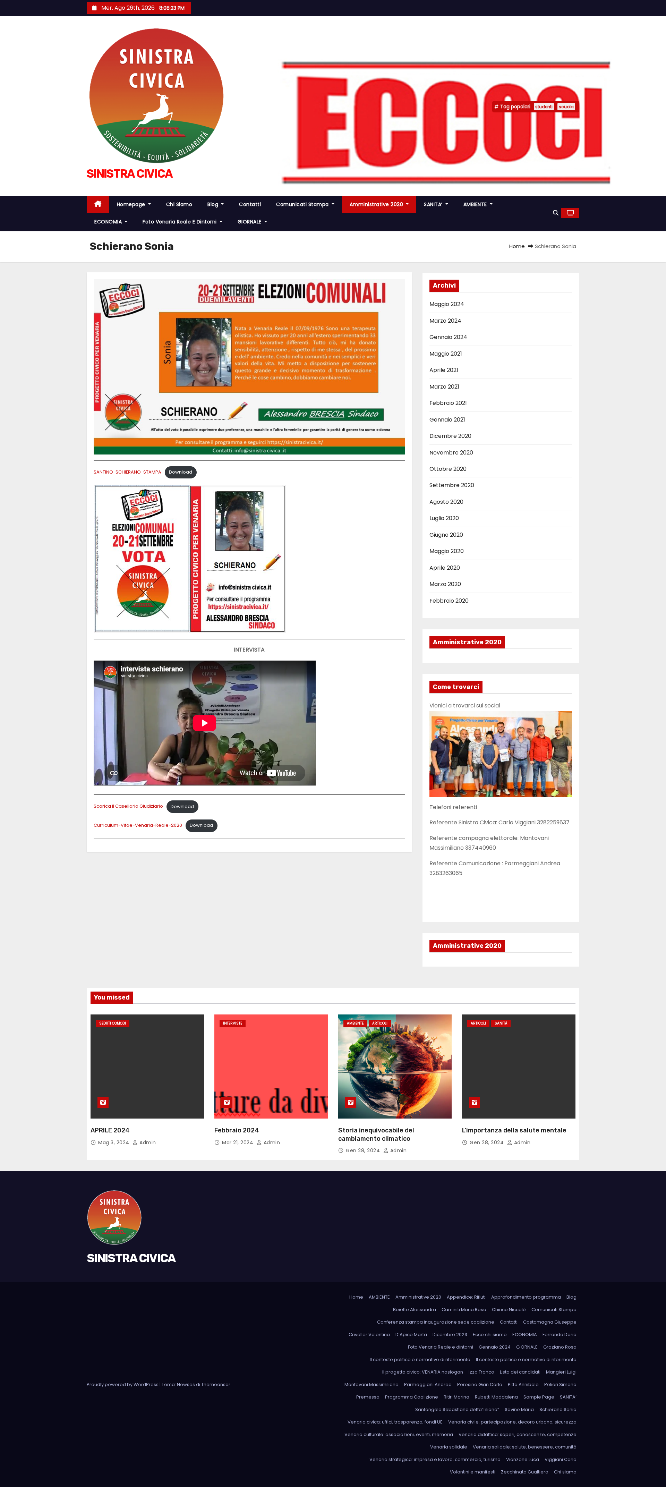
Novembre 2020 (451, 453)
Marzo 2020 (445, 584)
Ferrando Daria (560, 1334)
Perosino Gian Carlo (479, 1384)
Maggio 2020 (446, 551)
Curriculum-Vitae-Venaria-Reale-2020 (138, 825)
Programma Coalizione (411, 1397)
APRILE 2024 (110, 1130)
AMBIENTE (476, 204)
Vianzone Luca (522, 1459)
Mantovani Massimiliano (371, 1384)
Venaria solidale (448, 1447)
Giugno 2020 (446, 535)
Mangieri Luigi (561, 1372)
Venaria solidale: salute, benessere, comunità (525, 1447)
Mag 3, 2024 (114, 1142)
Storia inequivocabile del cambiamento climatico (376, 1134)
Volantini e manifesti (472, 1472)
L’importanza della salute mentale (514, 1130)
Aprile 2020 (444, 568)
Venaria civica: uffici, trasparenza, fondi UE (395, 1422)
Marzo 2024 (445, 321)
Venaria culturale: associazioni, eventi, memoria (398, 1434)
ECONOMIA (108, 221)
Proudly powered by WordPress (123, 1384)
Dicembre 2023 (450, 1334)
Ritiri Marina (456, 1397)
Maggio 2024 (446, 304)
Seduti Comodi (112, 1023)
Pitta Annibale (523, 1384)
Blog (213, 204)
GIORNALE (250, 221)
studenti (544, 107)
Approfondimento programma (526, 1297)
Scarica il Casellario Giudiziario (128, 806)
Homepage (132, 204)
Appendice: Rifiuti (466, 1297)
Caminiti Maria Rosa (464, 1309)
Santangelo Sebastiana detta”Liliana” (457, 1409)
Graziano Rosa (560, 1347)
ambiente (355, 1023)
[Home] (98, 204)
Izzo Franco (481, 1372)
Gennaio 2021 (447, 420)
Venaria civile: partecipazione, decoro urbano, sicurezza (512, 1422)
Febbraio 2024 (236, 1130)
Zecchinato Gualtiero (524, 1472)
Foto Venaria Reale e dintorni (180, 221)
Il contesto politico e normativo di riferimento (420, 1359)
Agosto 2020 (446, 502)
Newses (186, 1384)
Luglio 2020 (444, 518)
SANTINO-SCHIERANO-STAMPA (127, 472)
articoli (379, 1023)
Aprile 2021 (443, 370)
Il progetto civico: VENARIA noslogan (422, 1372)
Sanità (501, 1023)
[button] (555, 213)
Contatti (250, 204)
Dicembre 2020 (450, 436)
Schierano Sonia (558, 1409)
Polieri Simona (560, 1384)
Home (517, 246)
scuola (566, 107)
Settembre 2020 (451, 485)
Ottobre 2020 (448, 469)
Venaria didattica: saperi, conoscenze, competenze (518, 1434)
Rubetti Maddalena (496, 1397)
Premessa (367, 1397)
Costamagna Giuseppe (550, 1322)
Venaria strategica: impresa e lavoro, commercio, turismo (435, 1459)
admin (147, 1142)
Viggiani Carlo (561, 1459)
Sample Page (538, 1397)
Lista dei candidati (520, 1372)
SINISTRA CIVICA (130, 173)
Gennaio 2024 (448, 337)
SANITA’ (434, 204)
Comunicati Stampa (303, 204)
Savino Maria (519, 1409)
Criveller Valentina (369, 1334)
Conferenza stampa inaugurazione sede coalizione (435, 1322)
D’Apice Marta (411, 1334)
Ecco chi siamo (490, 1334)
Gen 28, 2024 (364, 1150)
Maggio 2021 (445, 354)
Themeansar (215, 1384)
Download (180, 472)
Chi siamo (179, 204)
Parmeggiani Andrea (428, 1384)
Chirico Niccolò (509, 1309)
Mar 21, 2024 (238, 1142)
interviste (232, 1023)
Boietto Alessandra (414, 1309)
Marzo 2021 (444, 387)
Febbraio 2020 (449, 601)
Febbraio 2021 (448, 403)
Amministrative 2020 (377, 204)
